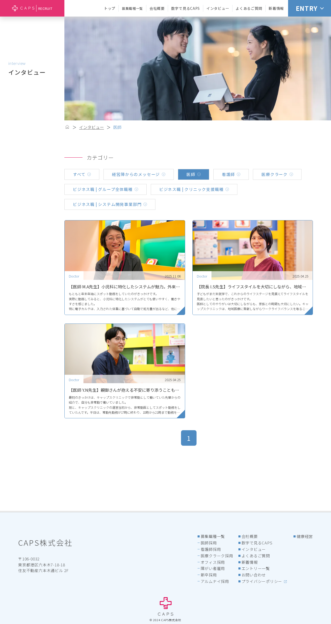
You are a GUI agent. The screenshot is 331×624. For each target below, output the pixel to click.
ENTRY (307, 8)
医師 (117, 127)
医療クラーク (274, 174)
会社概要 (157, 8)
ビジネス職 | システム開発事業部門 (107, 204)
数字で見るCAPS (185, 8)
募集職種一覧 (132, 8)
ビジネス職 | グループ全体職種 (103, 189)
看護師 (228, 174)
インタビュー (217, 8)
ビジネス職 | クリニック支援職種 (191, 189)
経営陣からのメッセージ (136, 174)
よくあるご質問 (249, 8)
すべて (79, 174)
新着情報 (276, 8)
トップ (109, 8)
